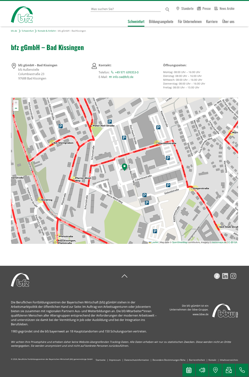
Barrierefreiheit (197, 359)
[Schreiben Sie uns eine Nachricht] (228, 370)
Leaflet (154, 242)
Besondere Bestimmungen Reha (169, 359)
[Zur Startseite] (16, 14)
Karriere (212, 21)
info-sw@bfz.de (123, 77)
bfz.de (14, 30)
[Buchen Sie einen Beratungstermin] (188, 370)
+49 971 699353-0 (127, 72)
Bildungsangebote (161, 21)
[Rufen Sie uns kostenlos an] (242, 370)
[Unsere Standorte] (215, 370)
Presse (207, 8)
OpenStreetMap (180, 242)
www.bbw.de (201, 314)
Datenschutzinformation (136, 359)
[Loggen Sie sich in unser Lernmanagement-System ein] (202, 370)
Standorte (187, 8)
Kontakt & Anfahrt (47, 30)
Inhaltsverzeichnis (229, 359)
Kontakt (212, 359)
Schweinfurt (136, 21)
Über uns (228, 21)
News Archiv (227, 8)
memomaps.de (219, 242)
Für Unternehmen (190, 21)
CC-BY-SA (232, 242)
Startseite (101, 359)
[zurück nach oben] (124, 276)
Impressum (115, 359)
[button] (124, 167)
